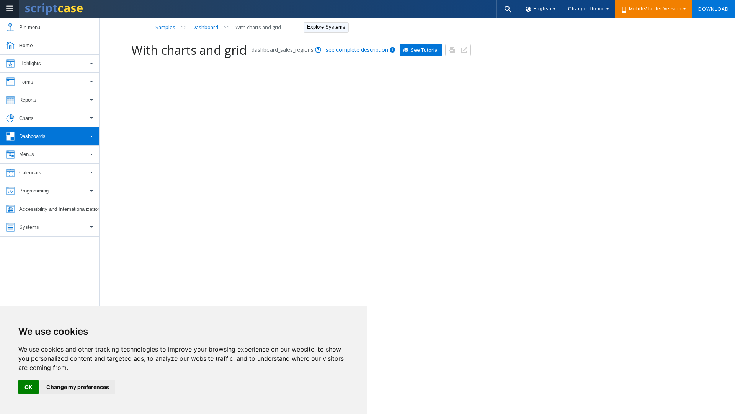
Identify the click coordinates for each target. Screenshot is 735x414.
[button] (49, 64)
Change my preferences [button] (77, 387)
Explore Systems (326, 27)
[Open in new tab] (464, 50)
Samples (165, 27)
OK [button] (28, 387)
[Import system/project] (451, 50)
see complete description (357, 49)
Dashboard (205, 27)
